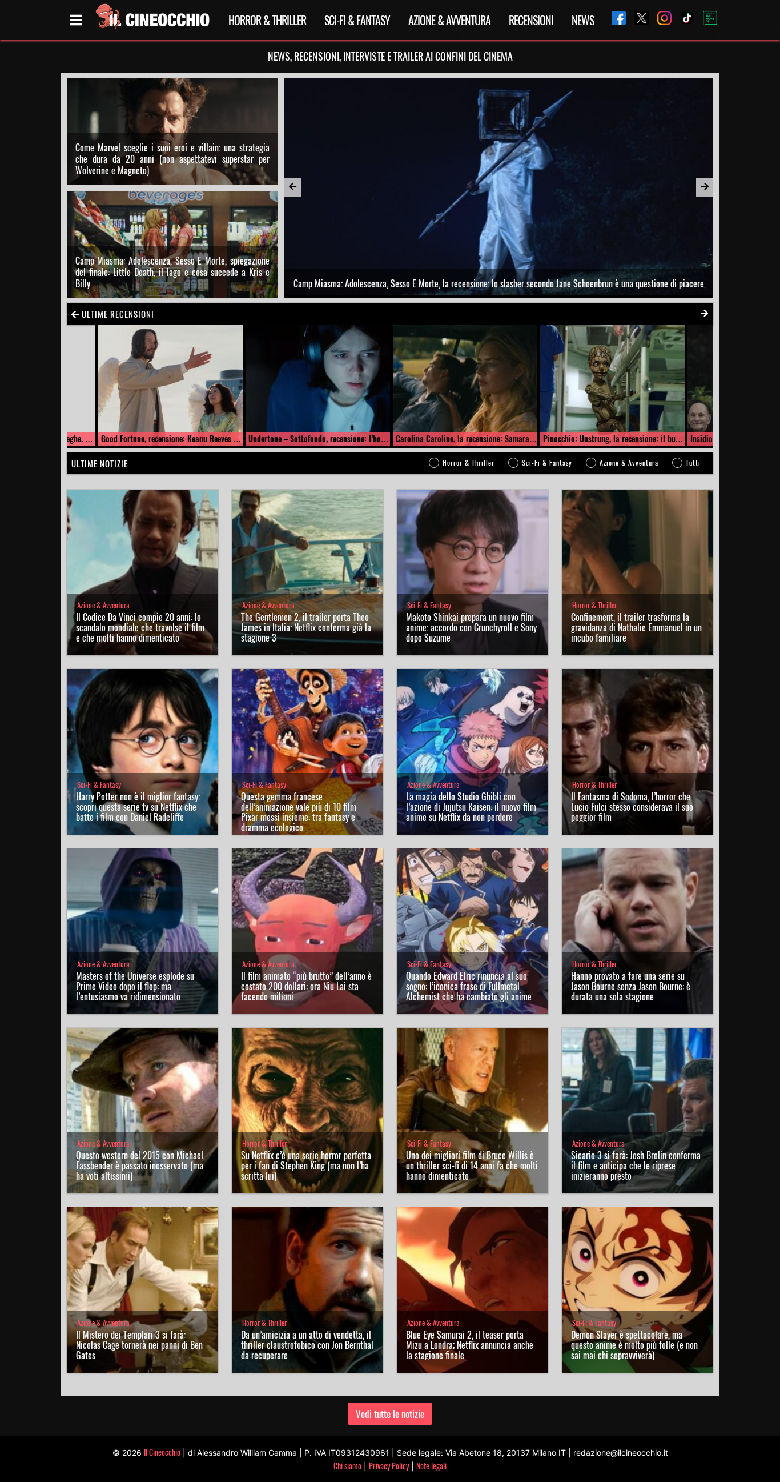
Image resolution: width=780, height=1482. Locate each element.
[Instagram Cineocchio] (660, 20)
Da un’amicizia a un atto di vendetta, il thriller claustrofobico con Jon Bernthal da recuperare (307, 1345)
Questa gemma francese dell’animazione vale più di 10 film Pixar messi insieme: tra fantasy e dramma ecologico (298, 812)
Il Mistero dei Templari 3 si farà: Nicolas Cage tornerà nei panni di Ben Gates (139, 1345)
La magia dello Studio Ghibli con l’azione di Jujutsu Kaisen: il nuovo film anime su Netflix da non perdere (471, 807)
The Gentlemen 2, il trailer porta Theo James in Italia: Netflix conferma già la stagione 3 (306, 627)
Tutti (693, 462)
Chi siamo (347, 1466)
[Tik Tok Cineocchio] (683, 20)
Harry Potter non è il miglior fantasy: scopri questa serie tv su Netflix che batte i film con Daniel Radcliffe (138, 807)
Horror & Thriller (267, 20)
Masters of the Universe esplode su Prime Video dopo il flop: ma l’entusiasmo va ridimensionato (135, 986)
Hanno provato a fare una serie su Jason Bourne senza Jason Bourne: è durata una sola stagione (630, 986)
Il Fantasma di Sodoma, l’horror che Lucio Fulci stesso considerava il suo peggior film (632, 807)
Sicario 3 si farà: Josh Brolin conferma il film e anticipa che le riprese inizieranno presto (636, 1165)
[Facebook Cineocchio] (614, 20)
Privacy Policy (389, 1466)
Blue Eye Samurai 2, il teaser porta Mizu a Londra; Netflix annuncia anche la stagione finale (469, 1345)
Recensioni (531, 20)
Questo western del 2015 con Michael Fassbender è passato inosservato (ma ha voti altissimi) (139, 1165)
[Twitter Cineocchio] (637, 20)
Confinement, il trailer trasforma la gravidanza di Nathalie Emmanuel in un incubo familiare (636, 627)
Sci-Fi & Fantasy (357, 20)
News (583, 20)
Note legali (431, 1466)
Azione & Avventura (449, 20)
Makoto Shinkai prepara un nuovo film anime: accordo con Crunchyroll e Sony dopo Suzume (471, 627)
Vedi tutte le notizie (390, 1414)
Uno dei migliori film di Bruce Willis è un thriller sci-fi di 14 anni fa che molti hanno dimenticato (472, 1165)
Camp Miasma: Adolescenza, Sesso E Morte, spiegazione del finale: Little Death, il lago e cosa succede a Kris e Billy (172, 272)
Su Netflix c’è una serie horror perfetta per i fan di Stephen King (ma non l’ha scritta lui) (306, 1165)
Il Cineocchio (162, 1452)
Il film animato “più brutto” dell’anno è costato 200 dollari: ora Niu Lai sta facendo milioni (306, 986)
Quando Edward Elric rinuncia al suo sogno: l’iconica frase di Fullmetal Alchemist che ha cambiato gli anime (469, 986)
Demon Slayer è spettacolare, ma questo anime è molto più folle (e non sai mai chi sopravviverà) (634, 1345)
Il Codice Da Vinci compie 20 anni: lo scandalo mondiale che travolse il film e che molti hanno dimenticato (140, 627)
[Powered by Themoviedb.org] (705, 20)
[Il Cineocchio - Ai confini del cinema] (152, 20)
